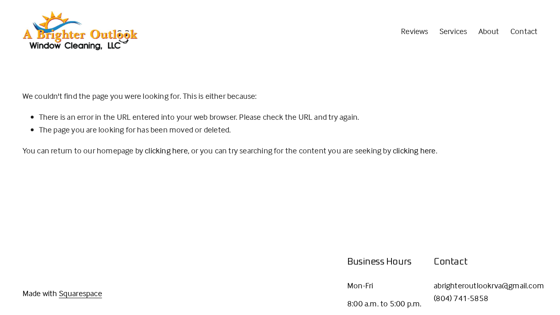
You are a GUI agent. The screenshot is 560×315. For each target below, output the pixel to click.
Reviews (414, 31)
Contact (523, 31)
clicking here (166, 150)
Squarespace (80, 293)
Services (453, 31)
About (488, 31)
